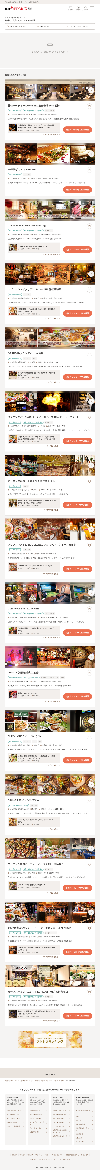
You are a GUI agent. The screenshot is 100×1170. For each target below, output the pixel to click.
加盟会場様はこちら (72, 1155)
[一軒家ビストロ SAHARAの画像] (50, 154)
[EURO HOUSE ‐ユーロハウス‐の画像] (50, 721)
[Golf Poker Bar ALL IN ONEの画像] (50, 593)
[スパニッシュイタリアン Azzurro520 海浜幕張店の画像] (50, 274)
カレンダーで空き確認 (79, 249)
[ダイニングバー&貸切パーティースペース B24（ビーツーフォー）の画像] (50, 402)
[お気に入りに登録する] (89, 106)
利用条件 (30, 1155)
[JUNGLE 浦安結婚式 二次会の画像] (50, 657)
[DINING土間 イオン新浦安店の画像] (50, 785)
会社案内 (14, 1155)
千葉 (62, 1081)
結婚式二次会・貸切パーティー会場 (46, 1081)
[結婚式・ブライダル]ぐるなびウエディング (19, 1081)
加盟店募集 (84, 1155)
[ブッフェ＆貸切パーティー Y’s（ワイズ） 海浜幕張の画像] (50, 848)
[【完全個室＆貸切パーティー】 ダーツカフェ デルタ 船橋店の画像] (50, 912)
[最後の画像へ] (91, 90)
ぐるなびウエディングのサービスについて (44, 1159)
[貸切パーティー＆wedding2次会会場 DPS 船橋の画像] (50, 90)
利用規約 (22, 1155)
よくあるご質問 (65, 1159)
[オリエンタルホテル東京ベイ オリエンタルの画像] (50, 465)
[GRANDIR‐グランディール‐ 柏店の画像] (50, 338)
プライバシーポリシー (42, 1155)
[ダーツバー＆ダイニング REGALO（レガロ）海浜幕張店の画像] (50, 976)
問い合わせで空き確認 (79, 130)
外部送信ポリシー (58, 1155)
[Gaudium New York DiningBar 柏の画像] (50, 210)
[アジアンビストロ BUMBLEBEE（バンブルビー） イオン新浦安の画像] (50, 529)
